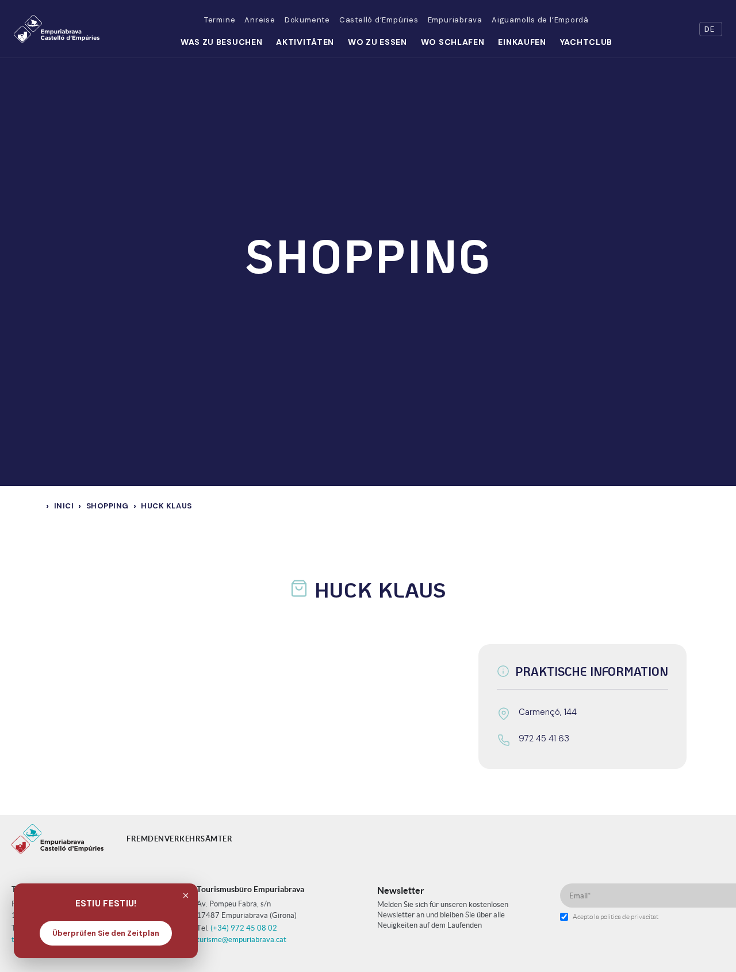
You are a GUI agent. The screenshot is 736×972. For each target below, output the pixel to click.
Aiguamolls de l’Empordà (540, 20)
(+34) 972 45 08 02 (243, 928)
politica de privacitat (629, 916)
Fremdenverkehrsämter (179, 839)
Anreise (259, 20)
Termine (219, 20)
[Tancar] (185, 895)
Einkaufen (522, 42)
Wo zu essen (377, 42)
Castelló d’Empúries (379, 20)
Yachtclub (586, 42)
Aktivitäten (305, 42)
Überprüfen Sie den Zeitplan (105, 933)
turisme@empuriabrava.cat (241, 939)
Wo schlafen (453, 42)
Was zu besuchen (222, 42)
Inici (64, 506)
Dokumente (307, 20)
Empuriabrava (455, 20)
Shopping (107, 506)
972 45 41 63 (544, 738)
